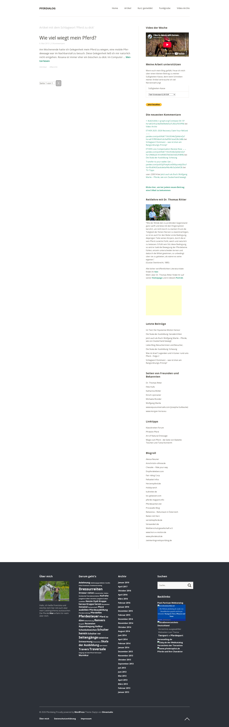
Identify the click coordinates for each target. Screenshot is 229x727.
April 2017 (122, 586)
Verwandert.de (152, 524)
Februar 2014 (124, 643)
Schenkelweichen (88, 629)
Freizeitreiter (98, 593)
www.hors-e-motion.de (156, 532)
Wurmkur (84, 655)
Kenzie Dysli (92, 601)
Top (187, 719)
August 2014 (124, 631)
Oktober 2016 (124, 590)
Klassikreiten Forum (155, 427)
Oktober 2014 (124, 627)
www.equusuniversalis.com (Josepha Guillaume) (167, 407)
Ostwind (83, 606)
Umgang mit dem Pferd (86, 653)
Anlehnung (84, 582)
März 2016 (123, 598)
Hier (52, 613)
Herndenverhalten (93, 596)
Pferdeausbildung (98, 609)
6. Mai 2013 (44, 43)
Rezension (90, 623)
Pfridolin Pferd (152, 431)
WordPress (79, 712)
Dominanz (86, 585)
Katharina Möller (153, 391)
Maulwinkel (105, 604)
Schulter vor (94, 633)
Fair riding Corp (153, 475)
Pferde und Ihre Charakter (170, 651)
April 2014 (122, 639)
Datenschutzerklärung (65, 718)
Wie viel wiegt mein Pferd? (67, 37)
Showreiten (97, 642)
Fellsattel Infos (152, 479)
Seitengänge (88, 637)
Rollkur (99, 626)
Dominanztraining (96, 585)
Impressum (86, 718)
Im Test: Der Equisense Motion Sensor (163, 330)
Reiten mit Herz (153, 516)
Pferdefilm (96, 612)
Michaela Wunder (153, 399)
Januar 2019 (123, 582)
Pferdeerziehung (84, 613)
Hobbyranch (151, 487)
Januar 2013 (123, 692)
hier (156, 271)
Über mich (44, 718)
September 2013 (126, 663)
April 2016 (122, 594)
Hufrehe (104, 595)
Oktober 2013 (124, 659)
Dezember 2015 (125, 611)
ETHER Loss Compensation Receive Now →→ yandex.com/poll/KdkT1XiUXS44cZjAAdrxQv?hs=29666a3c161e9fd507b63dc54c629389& (166, 152)
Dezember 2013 (125, 651)
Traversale (97, 649)
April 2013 (122, 680)
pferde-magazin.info (155, 499)
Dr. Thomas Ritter (154, 382)
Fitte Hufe (150, 387)
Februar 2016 (124, 603)
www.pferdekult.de (154, 536)
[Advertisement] (164, 300)
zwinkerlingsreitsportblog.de (159, 540)
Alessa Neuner (152, 459)
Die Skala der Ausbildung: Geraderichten (164, 334)
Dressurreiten (91, 589)
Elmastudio (107, 712)
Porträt (179, 278)
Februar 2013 (124, 688)
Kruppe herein (93, 604)
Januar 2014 (123, 647)
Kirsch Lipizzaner (153, 395)
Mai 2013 (122, 676)
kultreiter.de (151, 491)
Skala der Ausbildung (93, 643)
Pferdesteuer (89, 616)
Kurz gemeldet (145, 8)
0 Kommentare (58, 43)
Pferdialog (47, 8)
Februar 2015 (124, 615)
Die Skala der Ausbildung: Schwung (161, 157)
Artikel (127, 8)
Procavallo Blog (153, 508)
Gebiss (106, 593)
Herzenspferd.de (153, 483)
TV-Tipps (150, 170)
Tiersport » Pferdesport (170, 635)
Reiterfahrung (89, 621)
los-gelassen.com (153, 495)
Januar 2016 (123, 607)
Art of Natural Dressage (156, 435)
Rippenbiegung (87, 626)
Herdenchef (83, 596)
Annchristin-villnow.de (156, 463)
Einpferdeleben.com (155, 471)
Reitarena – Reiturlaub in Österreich (162, 512)
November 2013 (125, 655)
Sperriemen (103, 645)
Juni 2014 (122, 635)
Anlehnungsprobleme (98, 583)
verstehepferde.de (154, 520)
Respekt (81, 624)
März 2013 (123, 684)
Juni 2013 (122, 672)
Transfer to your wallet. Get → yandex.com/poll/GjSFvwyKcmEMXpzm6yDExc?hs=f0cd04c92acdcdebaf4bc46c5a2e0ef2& (166, 164)
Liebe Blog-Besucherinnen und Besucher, (164, 345)
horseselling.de (164, 639)
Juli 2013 (122, 667)
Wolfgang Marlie (153, 403)
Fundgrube (164, 8)
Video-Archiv (183, 8)
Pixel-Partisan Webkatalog (170, 603)
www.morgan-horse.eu (156, 411)
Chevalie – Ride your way (157, 467)
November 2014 (125, 623)
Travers (84, 649)
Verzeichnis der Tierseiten (170, 645)
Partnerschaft (92, 607)
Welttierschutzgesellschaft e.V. (159, 528)
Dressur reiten (86, 592)
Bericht (54, 67)
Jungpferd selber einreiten (87, 598)
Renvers (99, 620)
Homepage (157, 278)
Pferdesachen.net (153, 504)
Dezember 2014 (125, 619)
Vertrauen (97, 653)
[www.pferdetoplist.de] (168, 648)
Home (115, 8)
